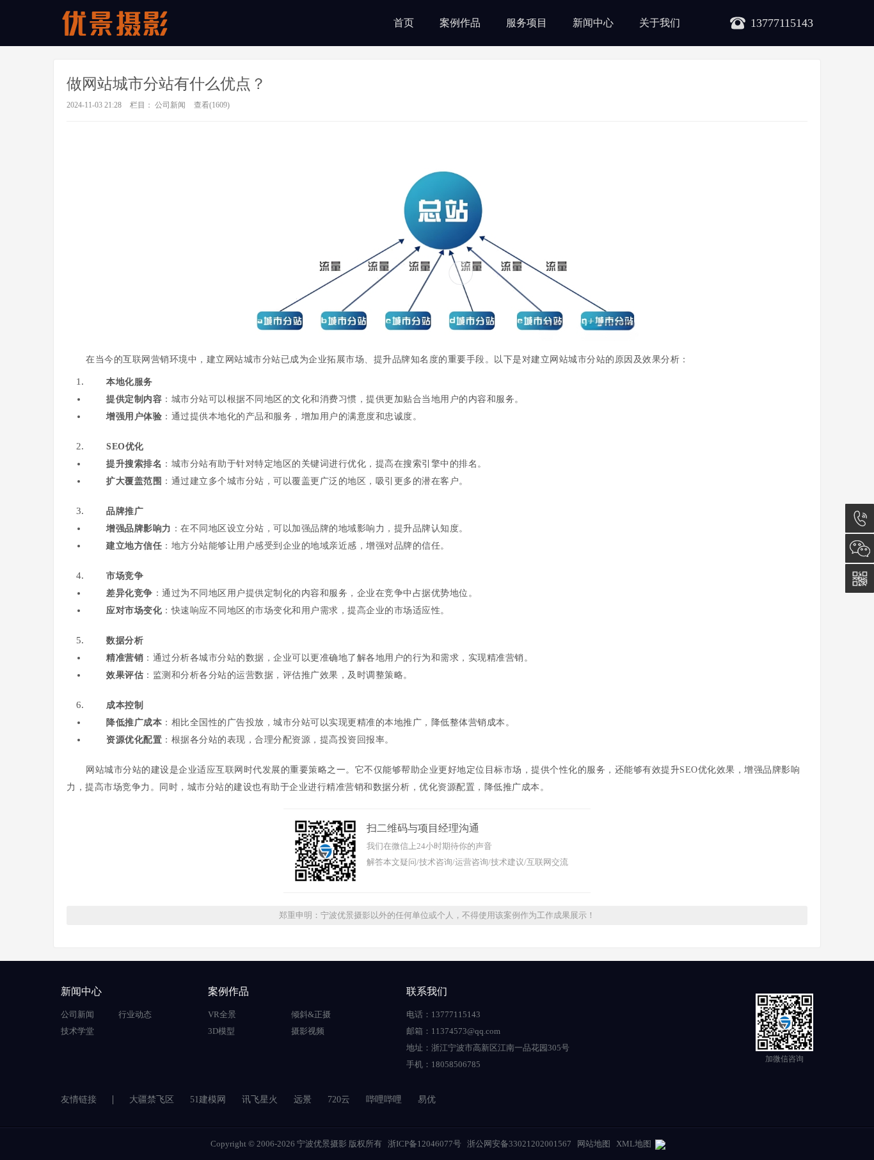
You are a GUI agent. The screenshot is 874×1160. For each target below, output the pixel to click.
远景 (303, 1099)
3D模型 (221, 1031)
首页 (403, 22)
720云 (339, 1099)
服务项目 (526, 22)
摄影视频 (307, 1031)
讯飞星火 (260, 1099)
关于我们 (659, 22)
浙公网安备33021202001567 (519, 1143)
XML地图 (633, 1143)
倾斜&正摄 (311, 1014)
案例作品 (460, 22)
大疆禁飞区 (151, 1099)
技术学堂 (77, 1031)
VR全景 (222, 1014)
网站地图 (593, 1143)
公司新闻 (170, 105)
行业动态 (135, 1014)
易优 (427, 1099)
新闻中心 (593, 22)
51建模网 (208, 1099)
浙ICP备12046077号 (424, 1143)
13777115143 (859, 518)
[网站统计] (660, 1143)
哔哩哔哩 (384, 1099)
